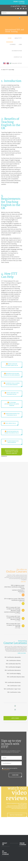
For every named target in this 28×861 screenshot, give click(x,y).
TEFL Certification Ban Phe (13, 664)
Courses (12, 44)
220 (23, 610)
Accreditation (17, 51)
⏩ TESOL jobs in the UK (10, 423)
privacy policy (5, 769)
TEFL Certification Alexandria (12, 657)
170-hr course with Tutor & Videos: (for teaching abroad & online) (13, 618)
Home (9, 38)
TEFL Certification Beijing (14, 673)
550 (23, 595)
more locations (22, 653)
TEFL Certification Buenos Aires (15, 677)
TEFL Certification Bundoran (13, 682)
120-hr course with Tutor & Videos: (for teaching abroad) (13, 626)
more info (23, 581)
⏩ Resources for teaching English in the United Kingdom (12, 374)
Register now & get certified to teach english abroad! (11, 451)
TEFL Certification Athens (13, 660)
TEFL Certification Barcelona (13, 670)
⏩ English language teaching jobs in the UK (11, 364)
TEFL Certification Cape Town (12, 689)
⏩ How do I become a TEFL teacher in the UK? (12, 393)
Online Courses (18, 1)
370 (23, 603)
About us (4, 844)
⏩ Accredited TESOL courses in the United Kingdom (12, 383)
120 (23, 625)
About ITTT (18, 38)
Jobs (20, 44)
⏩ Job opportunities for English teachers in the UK (12, 432)
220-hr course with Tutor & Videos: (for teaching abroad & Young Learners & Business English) (12, 610)
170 (23, 618)
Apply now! (15, 718)
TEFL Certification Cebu (14, 692)
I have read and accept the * (9, 769)
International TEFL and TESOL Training (14, 31)
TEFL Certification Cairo (14, 685)
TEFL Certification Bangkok (13, 667)
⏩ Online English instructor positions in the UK (11, 414)
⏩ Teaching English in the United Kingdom (12, 441)
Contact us (18, 57)
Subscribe (15, 775)
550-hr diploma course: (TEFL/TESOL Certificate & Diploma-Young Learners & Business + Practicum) (14, 589)
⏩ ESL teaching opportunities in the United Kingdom (11, 404)
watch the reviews (16, 815)
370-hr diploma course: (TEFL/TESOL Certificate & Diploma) (14, 600)
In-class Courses (5, 852)
